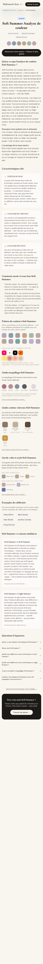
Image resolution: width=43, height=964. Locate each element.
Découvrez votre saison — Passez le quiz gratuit (21, 53)
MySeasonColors (11, 4)
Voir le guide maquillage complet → (14, 399)
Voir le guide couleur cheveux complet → (15, 449)
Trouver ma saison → (21, 712)
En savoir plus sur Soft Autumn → (15, 584)
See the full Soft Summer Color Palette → (21, 689)
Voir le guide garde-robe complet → (14, 494)
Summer (21, 10)
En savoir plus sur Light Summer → (15, 625)
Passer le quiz (32, 4)
